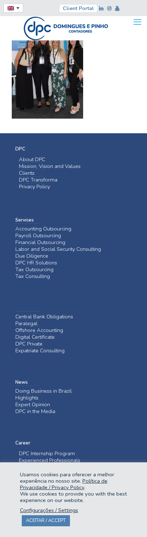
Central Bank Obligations (44, 316)
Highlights (27, 397)
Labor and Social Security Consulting (58, 249)
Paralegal (26, 323)
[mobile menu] (137, 22)
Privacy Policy (34, 186)
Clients (27, 173)
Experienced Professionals (49, 460)
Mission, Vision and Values (50, 166)
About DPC (32, 159)
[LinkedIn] (102, 8)
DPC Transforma (38, 179)
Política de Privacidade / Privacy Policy (63, 484)
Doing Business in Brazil (43, 391)
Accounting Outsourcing (43, 228)
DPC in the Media (35, 411)
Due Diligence (31, 256)
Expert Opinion (32, 404)
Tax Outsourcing (34, 269)
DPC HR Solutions (36, 262)
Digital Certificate (35, 337)
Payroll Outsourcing (38, 235)
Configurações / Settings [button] (49, 510)
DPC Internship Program (47, 453)
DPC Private (28, 343)
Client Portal (78, 8)
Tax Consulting (32, 276)
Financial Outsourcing (40, 242)
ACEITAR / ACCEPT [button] (46, 520)
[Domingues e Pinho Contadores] (65, 27)
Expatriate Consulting (40, 350)
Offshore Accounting (39, 330)
